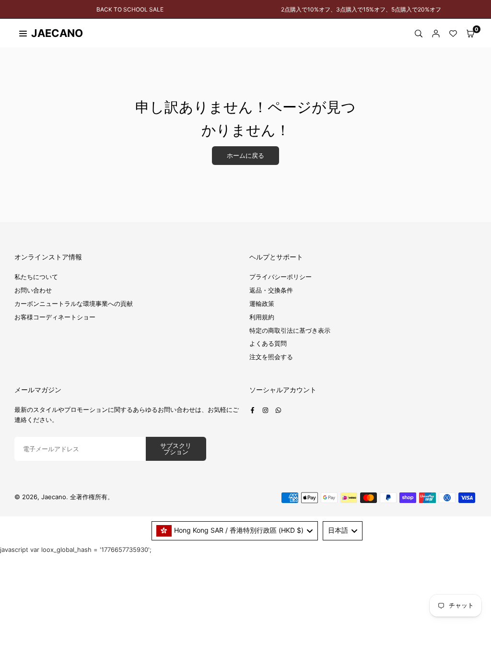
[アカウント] (435, 33)
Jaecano (48, 33)
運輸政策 (261, 303)
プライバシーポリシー (280, 277)
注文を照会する (271, 357)
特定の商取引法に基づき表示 (289, 330)
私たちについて (36, 277)
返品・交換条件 (271, 290)
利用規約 (261, 317)
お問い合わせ (33, 290)
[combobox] (235, 530)
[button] (470, 33)
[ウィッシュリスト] (453, 33)
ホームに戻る (245, 155)
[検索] (418, 33)
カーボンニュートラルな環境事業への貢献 (73, 303)
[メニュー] (23, 33)
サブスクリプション (175, 449)
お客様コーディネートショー (54, 317)
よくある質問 (268, 343)
